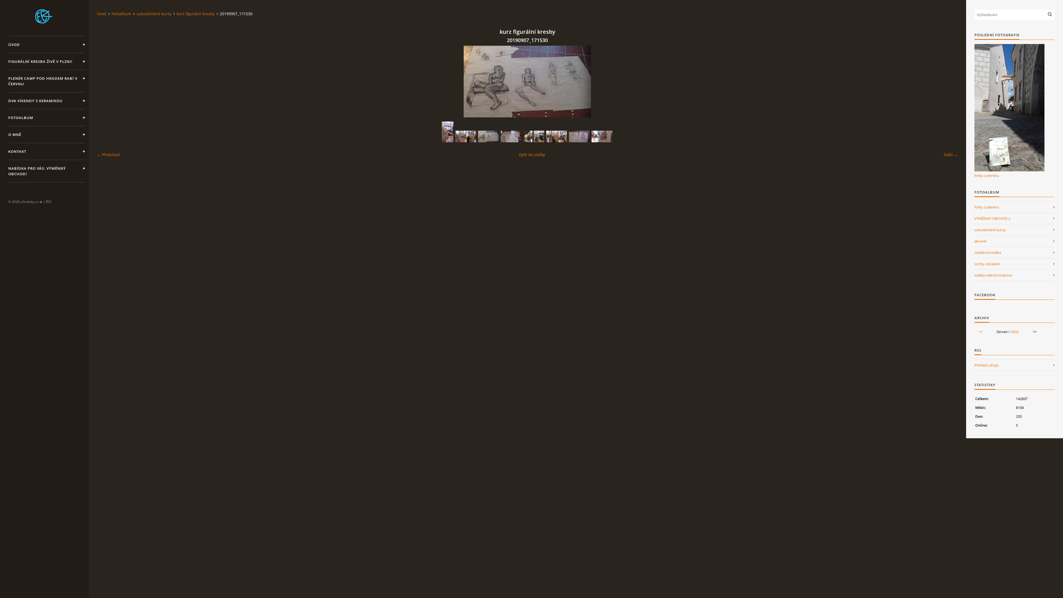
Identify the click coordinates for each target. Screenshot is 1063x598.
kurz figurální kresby (196, 13)
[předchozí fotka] (106, 81)
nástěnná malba (987, 252)
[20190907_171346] (602, 136)
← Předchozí (108, 154)
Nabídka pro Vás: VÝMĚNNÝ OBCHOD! (37, 171)
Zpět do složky (532, 154)
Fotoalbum (20, 117)
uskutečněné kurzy (153, 13)
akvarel (980, 241)
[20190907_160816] (533, 136)
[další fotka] (949, 81)
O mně (14, 134)
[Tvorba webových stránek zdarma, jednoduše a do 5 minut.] (41, 201)
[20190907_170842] (447, 132)
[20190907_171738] (579, 136)
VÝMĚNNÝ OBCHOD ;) (992, 218)
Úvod (14, 44)
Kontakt (17, 151)
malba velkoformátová (993, 275)
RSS (48, 201)
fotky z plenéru (986, 175)
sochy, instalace (987, 263)
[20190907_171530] (488, 136)
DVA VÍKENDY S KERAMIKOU (35, 100)
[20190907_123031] (465, 136)
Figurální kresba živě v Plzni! (40, 61)
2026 (1014, 331)
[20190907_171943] (511, 136)
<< (980, 331)
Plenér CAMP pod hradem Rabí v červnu (43, 81)
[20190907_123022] (556, 136)
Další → (951, 154)
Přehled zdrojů (986, 365)
